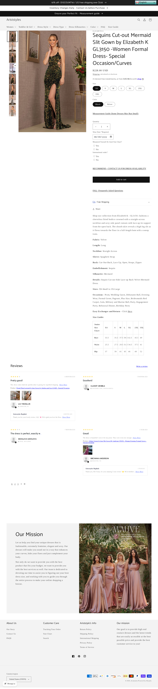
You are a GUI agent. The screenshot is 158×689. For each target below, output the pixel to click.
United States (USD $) (17, 679)
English (143, 2)
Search (46, 638)
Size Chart (47, 634)
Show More (63, 385)
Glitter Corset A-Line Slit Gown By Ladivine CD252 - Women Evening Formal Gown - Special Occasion (114, 441)
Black (97, 104)
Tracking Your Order (52, 629)
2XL (140, 88)
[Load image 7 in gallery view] (12, 111)
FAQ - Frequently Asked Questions (108, 190)
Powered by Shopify (144, 680)
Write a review (142, 366)
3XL (97, 94)
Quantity (96, 122)
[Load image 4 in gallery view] (12, 79)
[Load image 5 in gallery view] (12, 89)
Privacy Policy (86, 643)
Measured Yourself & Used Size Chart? (107, 142)
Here (130, 311)
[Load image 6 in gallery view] (12, 100)
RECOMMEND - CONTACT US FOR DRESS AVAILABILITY (119, 168)
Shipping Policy (86, 634)
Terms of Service (87, 647)
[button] (11, 27)
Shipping (96, 74)
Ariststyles (134, 680)
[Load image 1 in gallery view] (12, 36)
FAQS (9, 638)
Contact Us (11, 634)
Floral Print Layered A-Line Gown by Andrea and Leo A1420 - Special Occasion (42, 388)
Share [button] (98, 209)
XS (96, 88)
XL (130, 88)
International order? (100, 152)
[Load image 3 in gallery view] (12, 57)
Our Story (11, 629)
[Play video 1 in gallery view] (12, 68)
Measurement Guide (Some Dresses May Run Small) (115, 113)
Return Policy (85, 629)
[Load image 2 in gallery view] (12, 47)
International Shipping (89, 638)
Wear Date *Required (101, 132)
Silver (109, 104)
